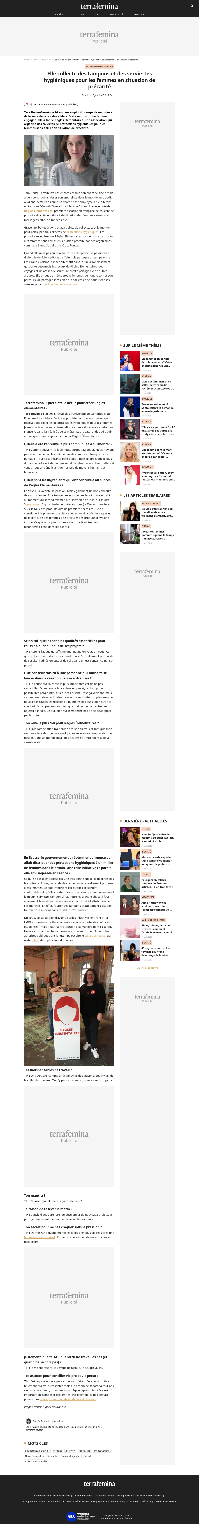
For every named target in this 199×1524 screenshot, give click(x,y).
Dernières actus (39, 59)
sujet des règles (95, 935)
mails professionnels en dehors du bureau (68, 1399)
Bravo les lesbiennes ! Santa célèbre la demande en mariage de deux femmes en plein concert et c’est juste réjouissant (157, 411)
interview (70, 1450)
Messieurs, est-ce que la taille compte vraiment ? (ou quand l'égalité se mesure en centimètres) (156, 862)
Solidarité (52, 1456)
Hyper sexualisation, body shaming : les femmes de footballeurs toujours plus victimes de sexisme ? (157, 478)
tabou (35, 940)
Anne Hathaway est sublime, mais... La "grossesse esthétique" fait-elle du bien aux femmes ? (155, 909)
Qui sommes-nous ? (83, 1495)
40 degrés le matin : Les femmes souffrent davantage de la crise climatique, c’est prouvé (156, 953)
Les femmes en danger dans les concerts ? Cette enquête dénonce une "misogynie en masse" (156, 364)
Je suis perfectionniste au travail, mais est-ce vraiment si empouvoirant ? (157, 514)
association (85, 1450)
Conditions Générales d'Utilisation (52, 1495)
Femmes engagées (71, 1456)
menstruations (101, 1450)
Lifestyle (139, 14)
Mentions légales (105, 1495)
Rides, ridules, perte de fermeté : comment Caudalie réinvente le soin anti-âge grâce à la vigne (157, 931)
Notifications (132, 1501)
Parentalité (116, 14)
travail (87, 1456)
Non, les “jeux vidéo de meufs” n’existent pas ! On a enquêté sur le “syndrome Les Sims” (157, 840)
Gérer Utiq (147, 1501)
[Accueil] (99, 6)
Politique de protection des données (41, 1501)
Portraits (57, 1450)
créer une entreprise (36, 1461)
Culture (79, 14)
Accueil (27, 59)
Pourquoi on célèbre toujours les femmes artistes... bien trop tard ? (157, 883)
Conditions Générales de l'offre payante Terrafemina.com (93, 1501)
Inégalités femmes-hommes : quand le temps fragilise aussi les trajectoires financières (157, 537)
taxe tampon (33, 504)
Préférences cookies (166, 1501)
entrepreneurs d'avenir (37, 1450)
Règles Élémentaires (38, 211)
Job (97, 14)
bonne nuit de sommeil (39, 1237)
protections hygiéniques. (83, 232)
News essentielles (34, 1456)
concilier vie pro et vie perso (60, 284)
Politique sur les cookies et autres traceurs (139, 1495)
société (59, 14)
